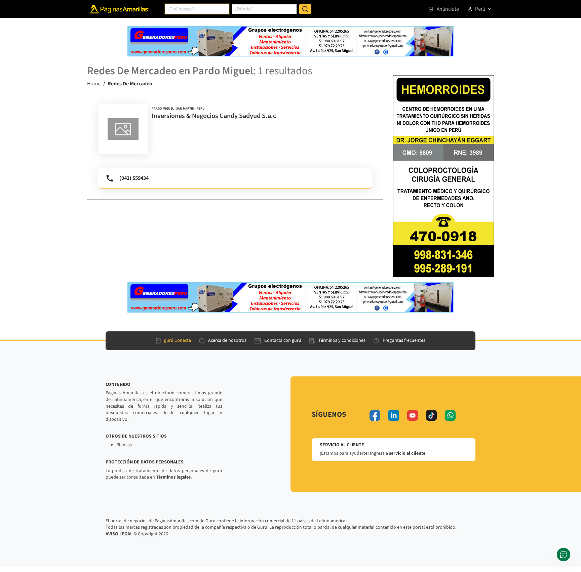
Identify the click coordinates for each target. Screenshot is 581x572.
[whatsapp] (450, 415)
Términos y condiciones (341, 340)
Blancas (124, 445)
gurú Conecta (177, 340)
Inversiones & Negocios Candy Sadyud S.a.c (214, 116)
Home (94, 83)
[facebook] (375, 415)
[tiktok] (431, 415)
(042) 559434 (134, 178)
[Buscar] (305, 9)
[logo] (123, 129)
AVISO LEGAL (119, 534)
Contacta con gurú (282, 340)
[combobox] (197, 9)
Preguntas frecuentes (404, 340)
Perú (480, 9)
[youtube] (412, 415)
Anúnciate (448, 9)
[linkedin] (393, 415)
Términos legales (173, 477)
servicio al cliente (407, 453)
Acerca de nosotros (227, 340)
